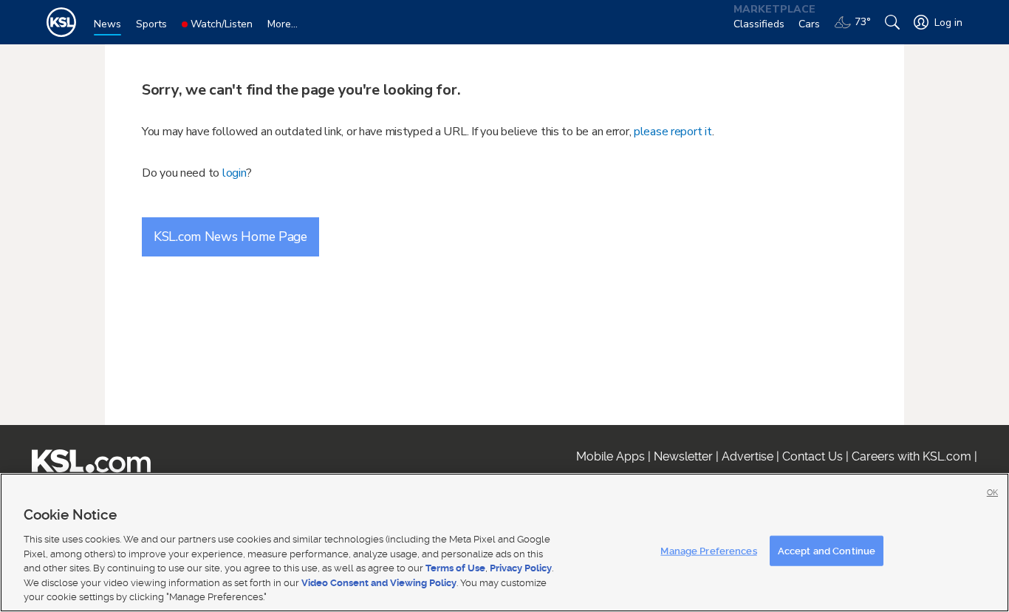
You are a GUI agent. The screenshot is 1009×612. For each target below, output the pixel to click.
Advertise (747, 456)
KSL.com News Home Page (230, 236)
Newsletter (683, 456)
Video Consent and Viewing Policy (378, 582)
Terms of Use (455, 568)
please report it (673, 131)
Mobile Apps (610, 456)
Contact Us (812, 456)
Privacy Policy (521, 568)
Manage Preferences (708, 550)
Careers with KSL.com (911, 456)
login (234, 173)
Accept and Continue (826, 550)
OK (992, 492)
